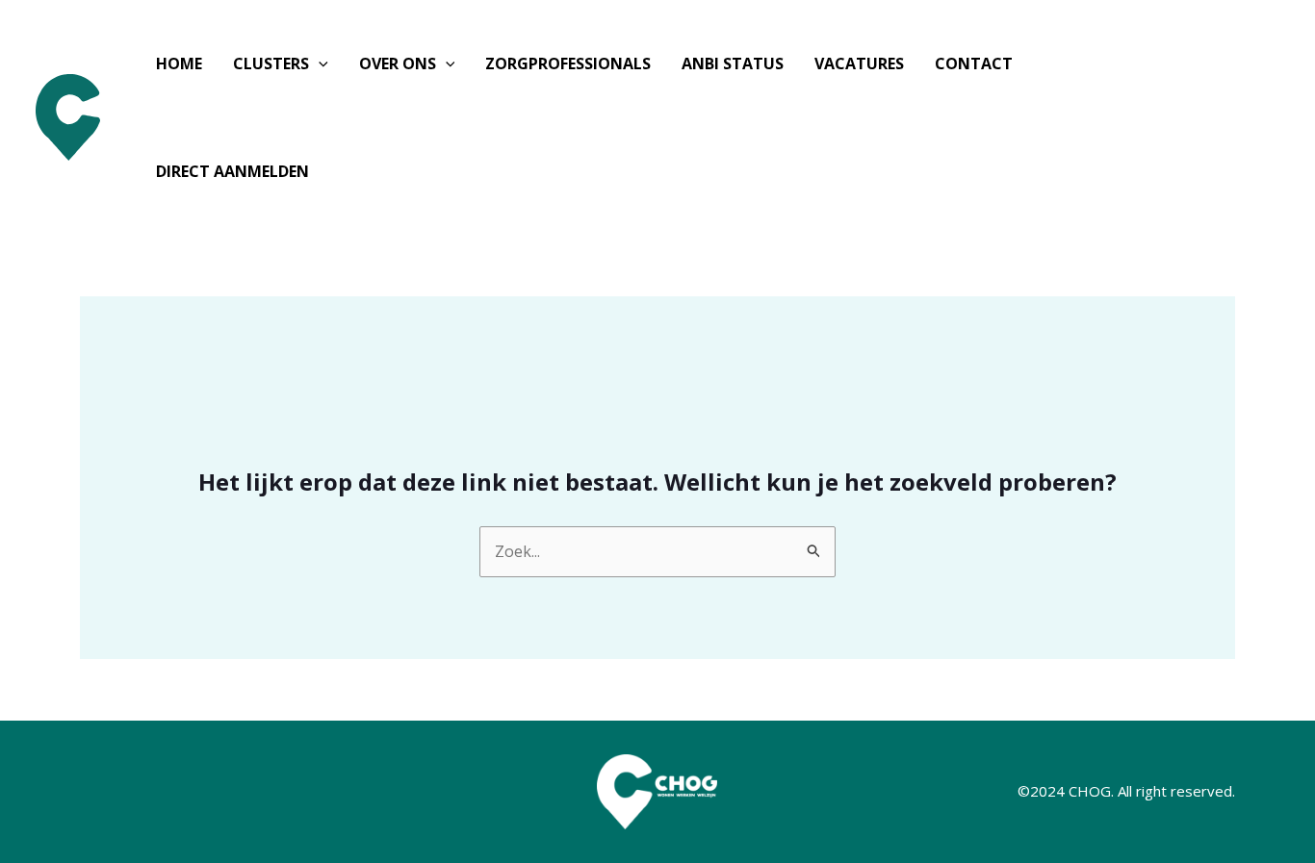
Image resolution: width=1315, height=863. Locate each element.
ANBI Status (733, 63)
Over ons (397, 63)
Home (179, 63)
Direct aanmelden (232, 171)
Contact (974, 63)
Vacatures (859, 63)
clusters (271, 63)
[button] (318, 63)
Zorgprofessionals (568, 63)
